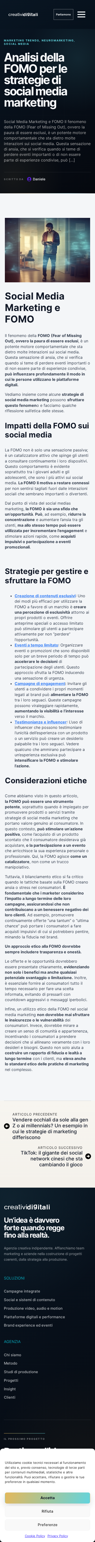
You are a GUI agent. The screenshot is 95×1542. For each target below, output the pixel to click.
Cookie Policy (35, 1536)
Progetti (11, 1380)
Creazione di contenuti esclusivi (45, 595)
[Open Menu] (81, 14)
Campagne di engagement (40, 683)
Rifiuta (47, 1511)
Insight (10, 1389)
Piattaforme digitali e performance (34, 1317)
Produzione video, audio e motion (33, 1308)
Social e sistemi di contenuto (29, 1299)
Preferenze (47, 1524)
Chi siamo (12, 1355)
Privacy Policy (58, 1536)
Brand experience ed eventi (28, 1325)
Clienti (9, 1397)
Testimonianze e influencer (41, 722)
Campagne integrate (22, 1291)
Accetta (47, 1497)
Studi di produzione (21, 1371)
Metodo (10, 1363)
